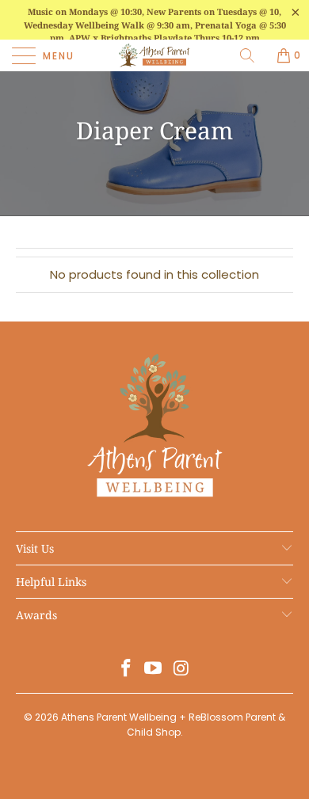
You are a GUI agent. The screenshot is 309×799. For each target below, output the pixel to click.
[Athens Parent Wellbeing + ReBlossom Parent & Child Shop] (155, 55)
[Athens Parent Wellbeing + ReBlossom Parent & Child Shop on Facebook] (126, 669)
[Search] (252, 55)
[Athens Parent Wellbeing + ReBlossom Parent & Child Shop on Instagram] (181, 669)
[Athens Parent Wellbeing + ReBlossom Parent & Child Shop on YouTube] (154, 669)
